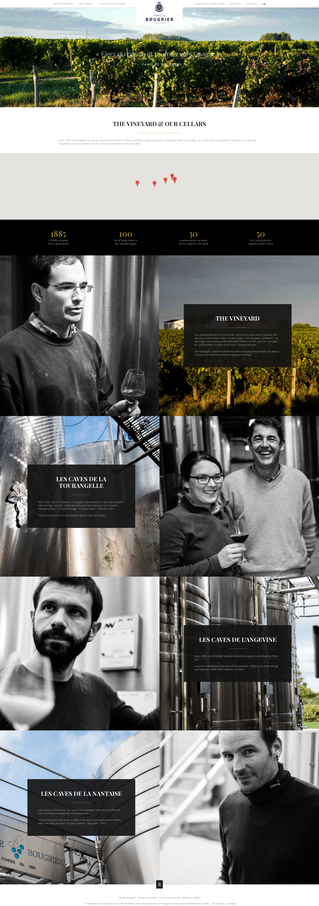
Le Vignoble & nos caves (209, 3)
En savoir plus (218, 903)
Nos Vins (235, 3)
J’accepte (231, 903)
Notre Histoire (63, 3)
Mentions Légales (191, 897)
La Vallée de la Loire (112, 3)
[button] (154, 184)
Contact (251, 3)
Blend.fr (153, 897)
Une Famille (85, 3)
